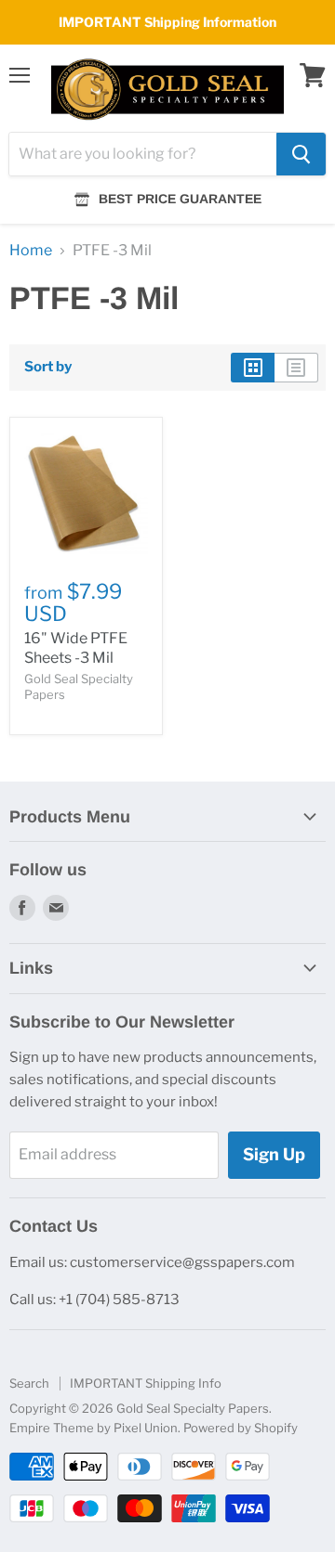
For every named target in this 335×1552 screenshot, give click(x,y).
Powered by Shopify (240, 1427)
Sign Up (274, 1154)
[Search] (301, 154)
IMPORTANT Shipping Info (145, 1383)
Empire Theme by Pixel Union (93, 1427)
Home (30, 250)
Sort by (48, 367)
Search (29, 1383)
